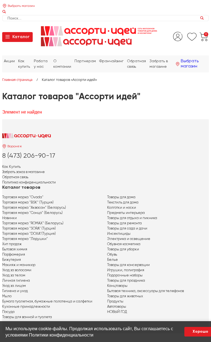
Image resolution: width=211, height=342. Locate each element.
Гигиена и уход (15, 291)
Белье (112, 260)
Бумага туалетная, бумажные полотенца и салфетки (47, 301)
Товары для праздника (126, 280)
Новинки (9, 218)
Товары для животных (125, 296)
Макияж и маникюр (18, 265)
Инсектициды (119, 234)
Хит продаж (12, 244)
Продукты (115, 301)
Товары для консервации (128, 265)
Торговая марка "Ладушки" (25, 239)
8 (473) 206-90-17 (28, 155)
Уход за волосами (16, 270)
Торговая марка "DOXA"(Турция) (29, 234)
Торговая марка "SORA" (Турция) (29, 228)
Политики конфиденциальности (61, 335)
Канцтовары (117, 286)
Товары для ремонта (124, 223)
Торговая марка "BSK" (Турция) (28, 202)
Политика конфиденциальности (29, 182)
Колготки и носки (121, 208)
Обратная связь (15, 177)
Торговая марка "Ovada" (22, 197)
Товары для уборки (123, 249)
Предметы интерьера (126, 213)
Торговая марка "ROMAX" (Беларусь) (32, 223)
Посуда (8, 312)
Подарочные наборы (125, 275)
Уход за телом (13, 275)
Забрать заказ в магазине (23, 172)
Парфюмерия (13, 254)
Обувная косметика (123, 244)
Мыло (7, 296)
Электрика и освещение (128, 239)
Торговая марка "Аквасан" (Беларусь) (34, 208)
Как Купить (11, 167)
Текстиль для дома (122, 202)
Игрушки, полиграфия (125, 270)
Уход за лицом (14, 286)
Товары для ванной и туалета (27, 317)
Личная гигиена (16, 280)
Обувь (112, 254)
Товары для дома (121, 197)
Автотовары (116, 307)
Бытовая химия (14, 249)
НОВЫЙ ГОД (117, 312)
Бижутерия (11, 260)
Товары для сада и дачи (127, 228)
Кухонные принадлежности (26, 307)
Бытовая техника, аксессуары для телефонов (145, 291)
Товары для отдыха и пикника (132, 218)
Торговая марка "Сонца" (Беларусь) (32, 213)
